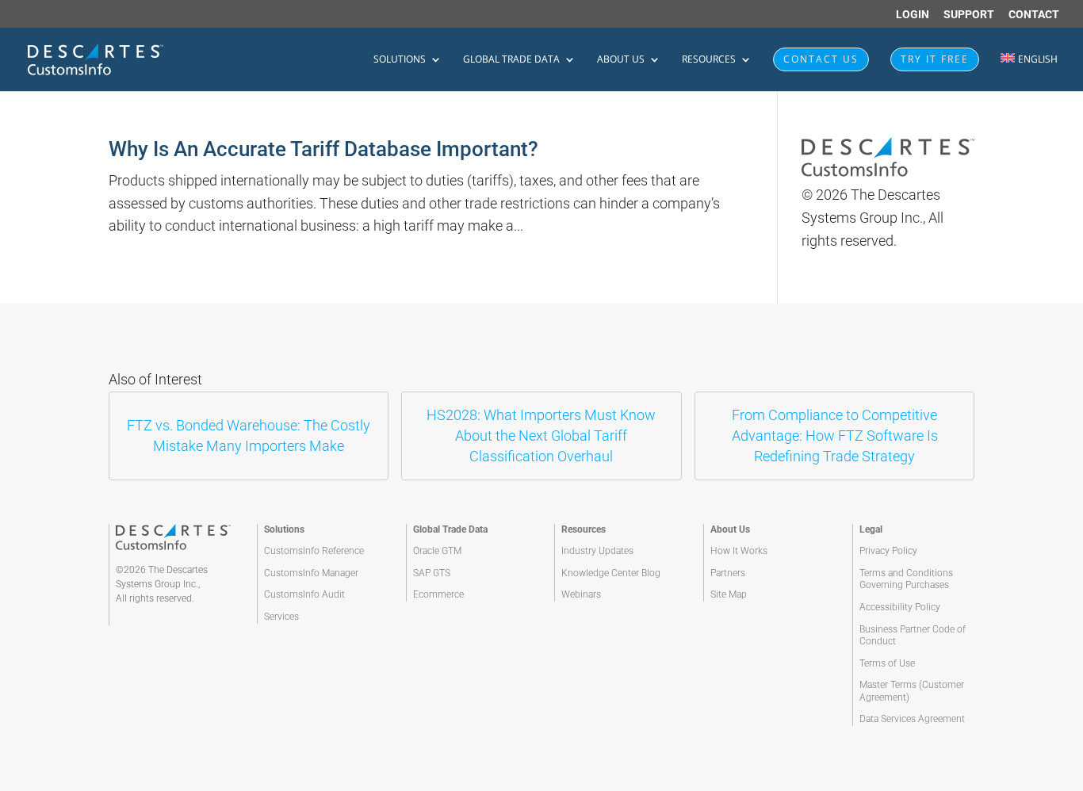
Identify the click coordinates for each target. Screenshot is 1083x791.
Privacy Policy (888, 550)
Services (281, 616)
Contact (1033, 15)
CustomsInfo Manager (311, 573)
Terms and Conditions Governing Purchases (906, 579)
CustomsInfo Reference (314, 550)
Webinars (581, 594)
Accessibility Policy (899, 607)
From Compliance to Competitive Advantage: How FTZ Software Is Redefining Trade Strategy (835, 435)
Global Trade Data (511, 60)
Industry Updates (597, 550)
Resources (709, 60)
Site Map (728, 594)
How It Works (738, 550)
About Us (621, 60)
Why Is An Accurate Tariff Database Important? (323, 149)
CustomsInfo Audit (304, 594)
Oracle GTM (437, 550)
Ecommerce (438, 594)
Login (912, 15)
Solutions (399, 60)
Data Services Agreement (912, 718)
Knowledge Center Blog (610, 573)
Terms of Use (887, 663)
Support (968, 15)
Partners (727, 573)
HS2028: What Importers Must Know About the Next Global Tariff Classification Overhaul (541, 435)
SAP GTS (431, 573)
